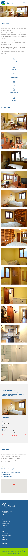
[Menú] (24, 3)
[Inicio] (7, 2)
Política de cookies (6, 535)
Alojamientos (5, 523)
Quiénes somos (6, 521)
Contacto (4, 537)
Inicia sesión (5, 539)
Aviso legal (5, 533)
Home (3, 519)
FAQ (3, 531)
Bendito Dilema (17, 553)
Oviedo (4, 527)
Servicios (4, 525)
